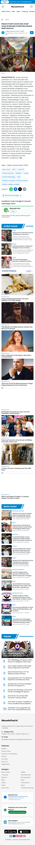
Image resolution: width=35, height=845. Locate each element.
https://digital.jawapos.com (16, 824)
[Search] (31, 6)
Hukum (15, 546)
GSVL (13, 169)
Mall (18, 177)
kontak (3, 756)
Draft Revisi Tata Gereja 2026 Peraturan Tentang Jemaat (18, 697)
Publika (23, 772)
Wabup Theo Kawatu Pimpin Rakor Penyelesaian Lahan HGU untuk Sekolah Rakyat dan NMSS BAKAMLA (22, 516)
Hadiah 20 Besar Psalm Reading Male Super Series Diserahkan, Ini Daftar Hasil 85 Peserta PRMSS (23, 598)
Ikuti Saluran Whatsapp (17, 812)
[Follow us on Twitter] (14, 836)
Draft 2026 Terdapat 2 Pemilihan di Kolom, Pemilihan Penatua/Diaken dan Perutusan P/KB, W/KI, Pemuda (20, 703)
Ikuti (13, 211)
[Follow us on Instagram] (17, 836)
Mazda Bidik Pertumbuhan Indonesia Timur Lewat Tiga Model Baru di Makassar (22, 585)
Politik (3, 785)
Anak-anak (6, 169)
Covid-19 (21, 169)
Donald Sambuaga (8, 177)
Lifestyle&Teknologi (27, 788)
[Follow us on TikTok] (24, 836)
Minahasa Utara (18, 593)
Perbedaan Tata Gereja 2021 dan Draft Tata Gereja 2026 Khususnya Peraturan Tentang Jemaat (19, 709)
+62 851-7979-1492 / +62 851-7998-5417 (14, 734)
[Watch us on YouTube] (20, 836)
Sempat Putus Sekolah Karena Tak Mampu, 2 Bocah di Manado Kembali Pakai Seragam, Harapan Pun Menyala (23, 564)
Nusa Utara (5, 788)
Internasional (25, 783)
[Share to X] (20, 189)
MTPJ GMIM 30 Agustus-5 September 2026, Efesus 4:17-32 (15, 655)
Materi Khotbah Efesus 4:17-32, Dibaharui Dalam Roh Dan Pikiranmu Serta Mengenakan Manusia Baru (18, 674)
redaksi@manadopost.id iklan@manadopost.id (16, 739)
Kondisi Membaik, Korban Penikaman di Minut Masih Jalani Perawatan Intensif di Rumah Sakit (22, 539)
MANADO (19, 173)
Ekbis (14, 523)
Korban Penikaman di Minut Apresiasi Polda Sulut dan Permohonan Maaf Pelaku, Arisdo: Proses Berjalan (22, 551)
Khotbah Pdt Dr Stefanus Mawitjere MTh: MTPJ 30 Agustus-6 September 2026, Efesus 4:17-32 (20, 685)
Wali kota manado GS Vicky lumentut (15, 181)
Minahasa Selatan (18, 511)
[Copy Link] (24, 189)
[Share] (32, 32)
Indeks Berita (5, 764)
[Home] (2, 19)
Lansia (26, 173)
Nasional (15, 534)
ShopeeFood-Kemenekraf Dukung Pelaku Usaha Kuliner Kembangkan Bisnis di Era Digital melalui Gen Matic (22, 527)
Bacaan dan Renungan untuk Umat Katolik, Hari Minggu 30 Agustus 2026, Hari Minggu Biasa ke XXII (20, 691)
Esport (23, 785)
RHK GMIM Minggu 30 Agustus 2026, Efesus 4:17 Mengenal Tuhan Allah (20, 661)
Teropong (4, 775)
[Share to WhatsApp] (11, 189)
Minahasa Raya (26, 775)
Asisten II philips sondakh (10, 184)
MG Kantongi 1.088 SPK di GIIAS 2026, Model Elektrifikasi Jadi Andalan (23, 609)
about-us (4, 762)
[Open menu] (3, 6)
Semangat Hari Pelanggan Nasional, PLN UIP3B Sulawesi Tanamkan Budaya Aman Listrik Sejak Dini (22, 621)
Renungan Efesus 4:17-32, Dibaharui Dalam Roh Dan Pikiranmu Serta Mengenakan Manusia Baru (20, 679)
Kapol (7, 19)
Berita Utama (5, 772)
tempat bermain (7, 173)
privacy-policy (6, 751)
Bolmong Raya (25, 777)
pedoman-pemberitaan (9, 754)
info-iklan (4, 759)
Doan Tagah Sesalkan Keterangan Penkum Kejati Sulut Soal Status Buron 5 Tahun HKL (19, 667)
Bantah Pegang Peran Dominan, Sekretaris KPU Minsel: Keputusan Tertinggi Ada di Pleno (22, 574)
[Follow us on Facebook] (10, 836)
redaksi (3, 749)
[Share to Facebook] (15, 189)
